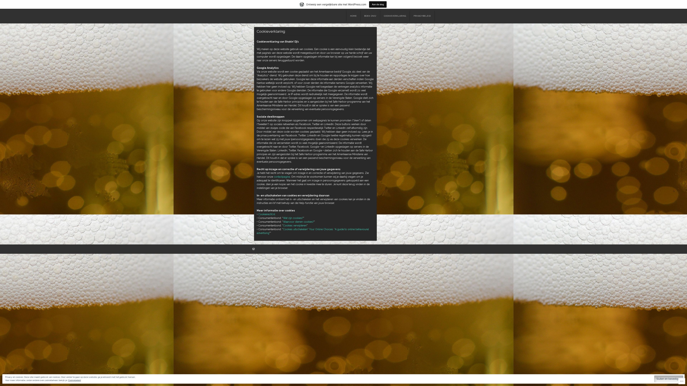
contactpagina (282, 176)
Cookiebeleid (74, 380)
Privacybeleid (422, 16)
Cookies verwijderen (295, 225)
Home (353, 16)
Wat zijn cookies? (293, 218)
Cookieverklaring (395, 16)
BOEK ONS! (370, 16)
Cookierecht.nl (266, 214)
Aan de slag (378, 4)
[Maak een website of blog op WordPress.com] (253, 249)
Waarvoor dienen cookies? (298, 221)
